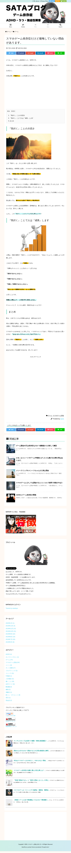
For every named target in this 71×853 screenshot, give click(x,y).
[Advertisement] (35, 92)
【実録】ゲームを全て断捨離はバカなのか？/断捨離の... (31, 800)
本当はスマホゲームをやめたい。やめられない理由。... (31, 760)
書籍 (8, 689)
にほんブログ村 (10, 715)
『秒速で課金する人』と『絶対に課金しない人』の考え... (31, 780)
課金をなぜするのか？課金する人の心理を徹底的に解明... (31, 750)
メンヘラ (10, 673)
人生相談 (10, 678)
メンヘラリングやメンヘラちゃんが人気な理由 (32, 470)
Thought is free (45, 847)
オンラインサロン (12, 657)
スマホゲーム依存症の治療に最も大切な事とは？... (29, 770)
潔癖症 (9, 692)
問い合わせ (36, 1)
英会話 (9, 700)
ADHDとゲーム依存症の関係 (26, 495)
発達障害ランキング (11, 726)
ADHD (9, 654)
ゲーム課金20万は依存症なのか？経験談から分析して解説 (36, 446)
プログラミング (11, 670)
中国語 (9, 676)
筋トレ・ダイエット (13, 695)
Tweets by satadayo (12, 608)
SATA (62, 419)
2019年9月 (10, 634)
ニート (9, 665)
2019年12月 (10, 626)
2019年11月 (11, 628)
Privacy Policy (44, 1)
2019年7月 (10, 639)
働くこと (10, 681)
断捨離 (9, 687)
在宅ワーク (10, 684)
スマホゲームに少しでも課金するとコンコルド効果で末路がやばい (39, 483)
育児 (8, 697)
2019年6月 (10, 642)
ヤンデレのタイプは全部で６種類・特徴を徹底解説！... (31, 741)
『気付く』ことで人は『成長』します (20, 118)
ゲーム (16, 31)
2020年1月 (10, 623)
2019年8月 (10, 636)
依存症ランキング (10, 721)
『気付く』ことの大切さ (16, 115)
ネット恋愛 (10, 668)
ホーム (9, 31)
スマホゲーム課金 (58, 415)
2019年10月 (11, 631)
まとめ (11, 121)
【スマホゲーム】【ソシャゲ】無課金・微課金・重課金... (31, 790)
